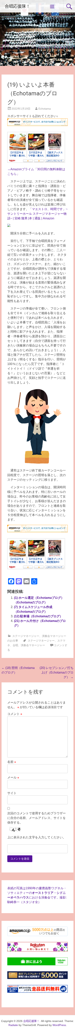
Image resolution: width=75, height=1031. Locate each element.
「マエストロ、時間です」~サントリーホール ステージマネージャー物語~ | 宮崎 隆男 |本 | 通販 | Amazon (37, 213)
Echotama (44, 108)
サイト (12, 793)
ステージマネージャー (25, 636)
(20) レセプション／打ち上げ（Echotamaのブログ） (56, 672)
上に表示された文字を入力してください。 (36, 837)
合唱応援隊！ (17, 6)
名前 (11, 761)
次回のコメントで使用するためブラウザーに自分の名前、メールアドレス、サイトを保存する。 (36, 818)
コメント (14, 714)
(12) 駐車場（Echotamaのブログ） (38, 616)
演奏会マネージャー (33, 645)
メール (13, 777)
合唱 (15, 645)
